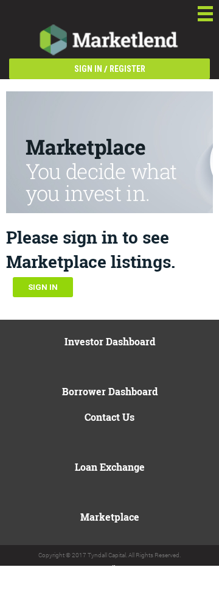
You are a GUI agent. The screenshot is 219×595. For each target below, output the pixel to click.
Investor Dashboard (109, 341)
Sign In (43, 287)
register (127, 69)
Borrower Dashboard (110, 391)
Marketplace (109, 516)
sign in (88, 69)
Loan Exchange (110, 466)
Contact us (109, 416)
